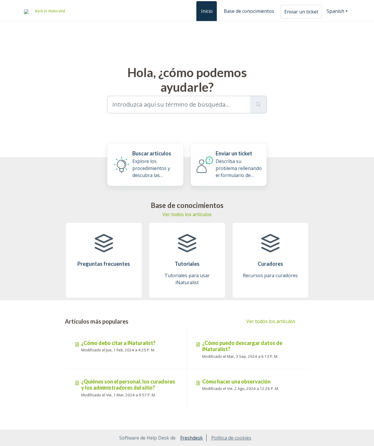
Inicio (207, 11)
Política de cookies (231, 438)
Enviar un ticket (301, 11)
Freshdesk (191, 438)
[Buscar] (258, 104)
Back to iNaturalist (50, 10)
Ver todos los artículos (187, 214)
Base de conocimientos (249, 11)
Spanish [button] (335, 11)
